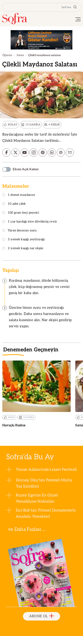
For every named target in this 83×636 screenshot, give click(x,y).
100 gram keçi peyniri (23, 213)
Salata (20, 55)
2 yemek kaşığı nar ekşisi (25, 248)
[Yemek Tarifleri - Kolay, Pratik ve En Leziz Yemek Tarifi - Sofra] (14, 18)
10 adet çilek (17, 204)
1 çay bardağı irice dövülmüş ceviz (32, 221)
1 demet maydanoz (21, 195)
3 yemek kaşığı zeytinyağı (26, 239)
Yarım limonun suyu (22, 230)
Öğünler (7, 55)
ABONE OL (38, 616)
